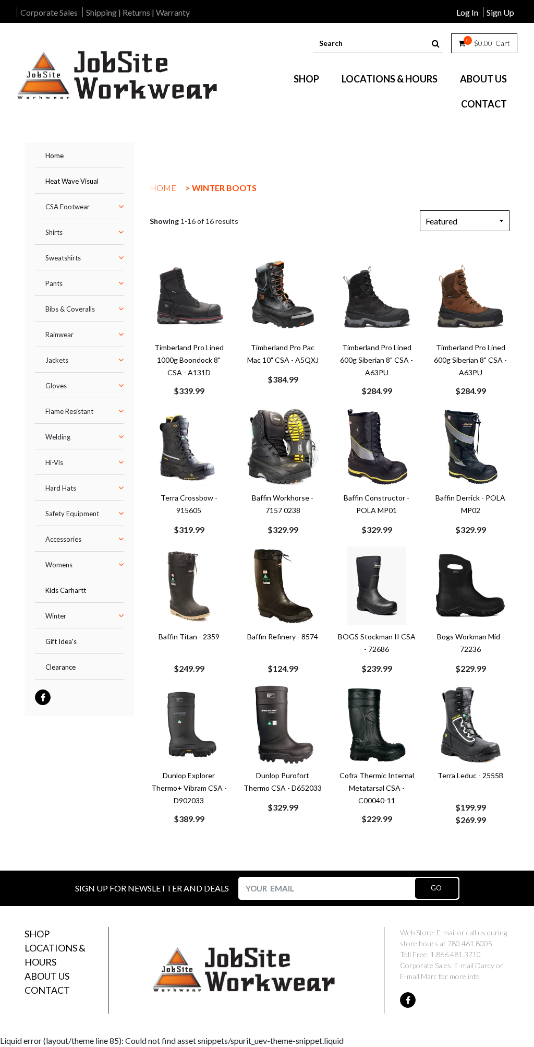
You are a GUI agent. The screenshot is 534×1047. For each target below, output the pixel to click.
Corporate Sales (49, 12)
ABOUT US (483, 79)
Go (436, 888)
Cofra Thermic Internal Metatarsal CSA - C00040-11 (376, 788)
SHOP (306, 79)
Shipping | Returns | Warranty (138, 12)
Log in (467, 12)
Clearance (60, 667)
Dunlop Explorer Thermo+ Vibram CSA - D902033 (189, 788)
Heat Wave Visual (72, 181)
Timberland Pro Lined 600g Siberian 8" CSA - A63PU (376, 360)
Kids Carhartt (65, 590)
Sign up (500, 12)
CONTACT (484, 104)
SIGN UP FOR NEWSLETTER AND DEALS (152, 888)
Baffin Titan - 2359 (189, 636)
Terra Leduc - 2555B (471, 775)
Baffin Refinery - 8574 (282, 636)
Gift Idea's (61, 641)
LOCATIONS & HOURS (390, 79)
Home (54, 155)
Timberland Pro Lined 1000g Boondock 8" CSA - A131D (189, 360)
